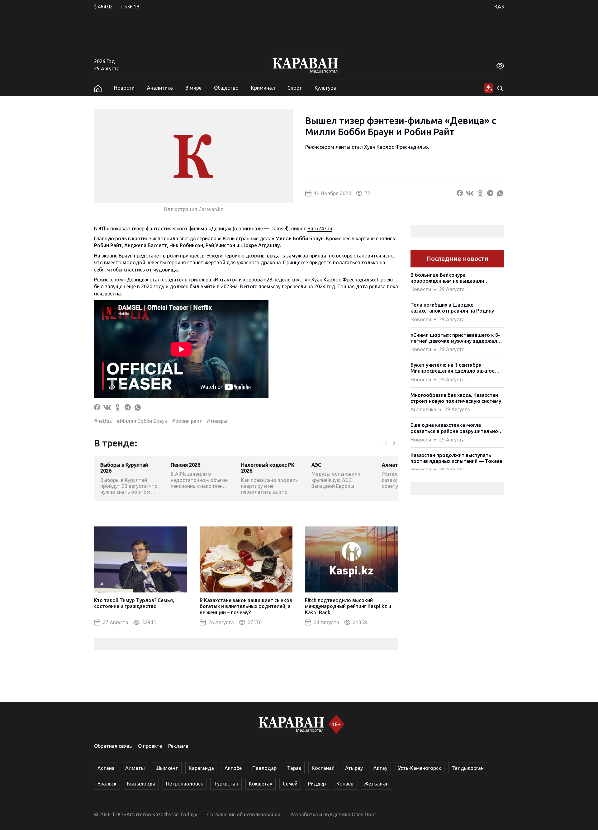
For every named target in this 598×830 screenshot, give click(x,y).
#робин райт (187, 421)
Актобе (233, 768)
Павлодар (264, 768)
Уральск (106, 783)
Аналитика (160, 88)
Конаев (345, 783)
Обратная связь (113, 746)
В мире (193, 88)
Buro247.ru (319, 228)
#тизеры (217, 421)
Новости (124, 88)
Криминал (263, 88)
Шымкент (166, 768)
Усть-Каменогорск (419, 768)
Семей (290, 783)
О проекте (150, 746)
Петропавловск (184, 783)
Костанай (323, 768)
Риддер (317, 783)
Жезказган (376, 783)
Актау (380, 768)
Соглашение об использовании (243, 814)
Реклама (178, 746)
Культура (325, 88)
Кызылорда (141, 783)
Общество (226, 88)
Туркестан (226, 783)
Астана (106, 768)
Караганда (201, 768)
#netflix (103, 421)
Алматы (135, 768)
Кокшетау (260, 783)
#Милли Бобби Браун (141, 421)
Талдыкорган (468, 768)
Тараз (294, 768)
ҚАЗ (499, 6)
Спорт (294, 88)
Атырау (354, 768)
